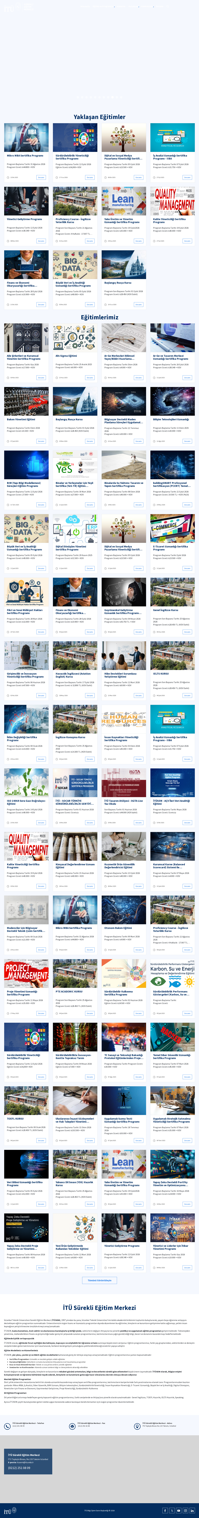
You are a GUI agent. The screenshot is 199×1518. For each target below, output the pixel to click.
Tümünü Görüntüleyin (99, 1280)
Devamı (14, 61)
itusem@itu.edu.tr (25, 1462)
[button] (78, 97)
